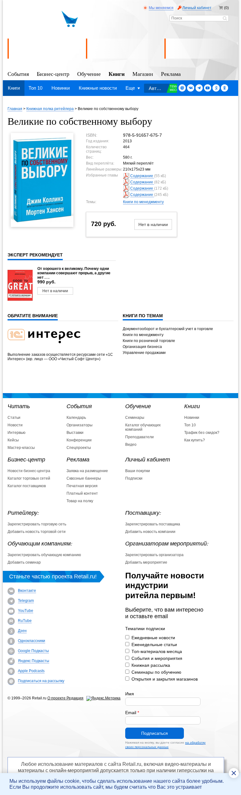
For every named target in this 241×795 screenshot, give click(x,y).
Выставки (75, 432)
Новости (15, 425)
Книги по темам (143, 315)
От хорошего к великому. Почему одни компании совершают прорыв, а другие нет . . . (73, 273)
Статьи (14, 417)
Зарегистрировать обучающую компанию (44, 555)
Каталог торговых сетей (29, 478)
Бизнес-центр (53, 73)
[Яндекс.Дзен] (216, 88)
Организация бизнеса (142, 347)
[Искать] (225, 19)
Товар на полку (80, 501)
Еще (130, 88)
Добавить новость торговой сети (37, 531)
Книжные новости (98, 88)
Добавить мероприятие (146, 562)
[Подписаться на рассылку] (182, 88)
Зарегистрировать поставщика (152, 524)
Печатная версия (82, 486)
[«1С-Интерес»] (48, 347)
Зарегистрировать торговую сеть (37, 524)
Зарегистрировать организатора (154, 555)
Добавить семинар (24, 562)
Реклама (171, 73)
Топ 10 (35, 88)
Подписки (133, 478)
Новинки (60, 88)
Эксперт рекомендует (35, 254)
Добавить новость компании (150, 531)
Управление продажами (144, 352)
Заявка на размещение (87, 471)
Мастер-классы (21, 447)
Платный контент (82, 493)
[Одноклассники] (224, 88)
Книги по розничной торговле (149, 341)
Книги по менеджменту (143, 202)
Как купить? (194, 440)
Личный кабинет (197, 8)
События (18, 73)
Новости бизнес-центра (29, 471)
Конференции (79, 440)
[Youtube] (207, 88)
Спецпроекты (79, 447)
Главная (15, 109)
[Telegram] (199, 88)
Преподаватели (139, 437)
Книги (117, 73)
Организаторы (80, 425)
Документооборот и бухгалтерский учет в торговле (168, 329)
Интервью (16, 432)
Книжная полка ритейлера (50, 109)
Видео (131, 444)
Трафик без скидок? (201, 432)
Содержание (142, 176)
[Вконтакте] (190, 88)
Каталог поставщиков (27, 486)
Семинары (134, 417)
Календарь (76, 417)
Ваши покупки (137, 471)
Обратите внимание (33, 315)
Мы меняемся (161, 8)
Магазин (142, 73)
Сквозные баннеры (84, 478)
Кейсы (13, 440)
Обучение (89, 73)
